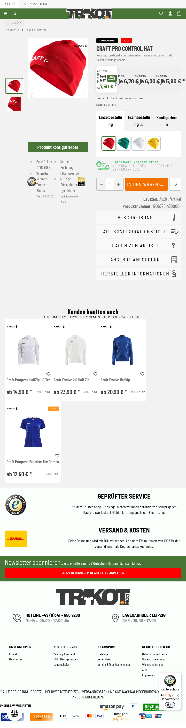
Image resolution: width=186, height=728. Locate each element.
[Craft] (80, 45)
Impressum (148, 675)
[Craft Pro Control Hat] (58, 68)
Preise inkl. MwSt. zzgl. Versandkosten (119, 98)
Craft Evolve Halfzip (115, 379)
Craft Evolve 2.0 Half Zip (72, 379)
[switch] (170, 705)
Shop (10, 4)
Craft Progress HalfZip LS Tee (28, 379)
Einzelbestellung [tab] (110, 120)
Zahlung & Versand (64, 654)
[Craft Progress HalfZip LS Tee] (28, 350)
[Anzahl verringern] (101, 184)
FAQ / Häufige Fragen (66, 659)
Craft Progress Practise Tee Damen (33, 461)
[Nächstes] (84, 95)
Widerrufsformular (153, 664)
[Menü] (6, 13)
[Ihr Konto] (171, 13)
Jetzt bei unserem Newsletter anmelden (93, 573)
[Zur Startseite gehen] (90, 13)
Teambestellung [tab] (138, 120)
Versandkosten (95, 691)
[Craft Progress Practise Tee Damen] (33, 432)
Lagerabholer (61, 664)
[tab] (167, 121)
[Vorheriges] (31, 95)
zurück (17, 22)
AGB (144, 670)
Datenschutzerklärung (155, 654)
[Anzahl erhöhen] (118, 184)
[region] (46, 95)
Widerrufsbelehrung (153, 659)
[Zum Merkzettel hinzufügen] (175, 184)
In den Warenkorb (147, 184)
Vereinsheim (35, 4)
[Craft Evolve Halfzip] (122, 350)
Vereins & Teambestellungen (114, 664)
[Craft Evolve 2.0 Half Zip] (75, 350)
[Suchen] (15, 13)
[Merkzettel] (161, 13)
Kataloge (103, 654)
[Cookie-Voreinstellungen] (14, 713)
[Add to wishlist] (48, 373)
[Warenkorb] (180, 13)
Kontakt (14, 654)
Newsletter (15, 659)
